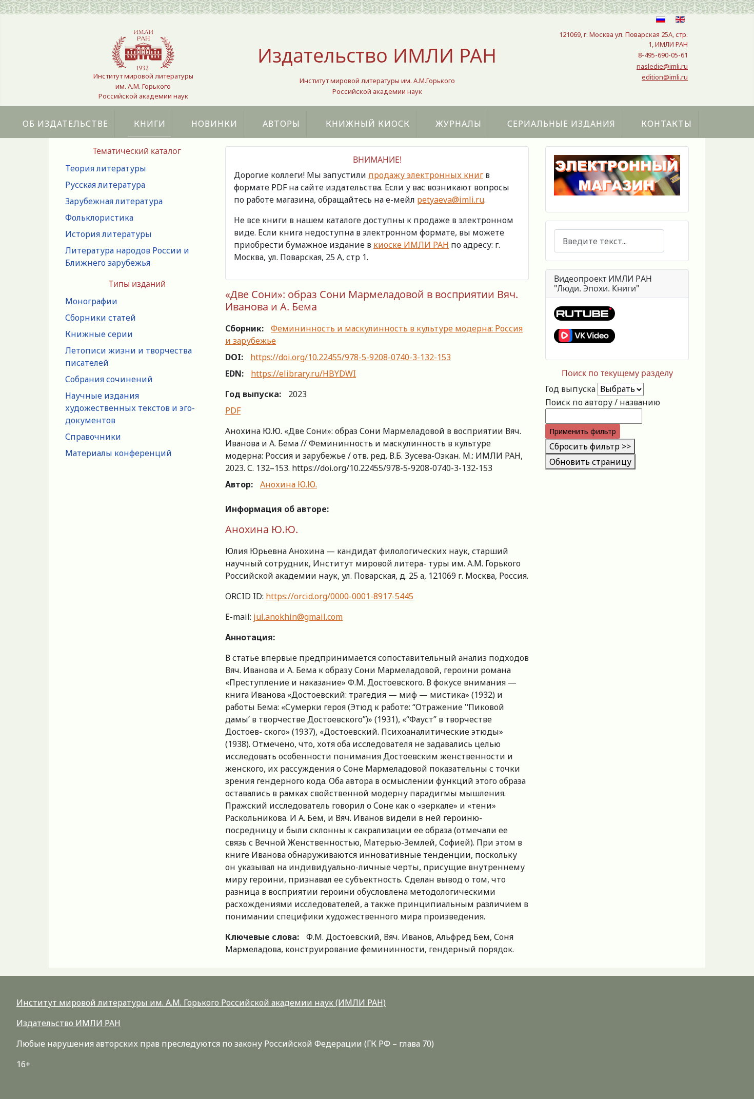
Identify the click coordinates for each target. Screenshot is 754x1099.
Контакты (666, 123)
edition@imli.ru (665, 77)
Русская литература (105, 184)
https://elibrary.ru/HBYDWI (303, 373)
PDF (233, 410)
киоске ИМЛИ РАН (411, 244)
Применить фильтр (582, 431)
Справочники (93, 436)
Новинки (214, 123)
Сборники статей (100, 317)
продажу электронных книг (425, 175)
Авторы (281, 123)
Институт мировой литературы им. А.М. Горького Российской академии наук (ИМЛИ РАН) (201, 1002)
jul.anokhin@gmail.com (298, 616)
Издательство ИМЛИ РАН (68, 1023)
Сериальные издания (561, 123)
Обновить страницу (590, 461)
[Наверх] (736, 1080)
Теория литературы (105, 168)
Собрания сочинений (109, 379)
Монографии (91, 301)
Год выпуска (570, 389)
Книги (150, 123)
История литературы (108, 234)
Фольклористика (99, 217)
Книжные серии (99, 334)
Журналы (458, 123)
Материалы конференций (118, 453)
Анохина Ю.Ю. (288, 484)
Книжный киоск (368, 123)
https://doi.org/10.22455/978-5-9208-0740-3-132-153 (350, 357)
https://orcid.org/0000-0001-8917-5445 (339, 596)
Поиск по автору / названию (602, 402)
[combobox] (609, 240)
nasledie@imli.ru (662, 66)
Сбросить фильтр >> (590, 446)
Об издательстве (65, 123)
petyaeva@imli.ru (450, 199)
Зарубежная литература (114, 201)
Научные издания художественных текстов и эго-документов (130, 408)
